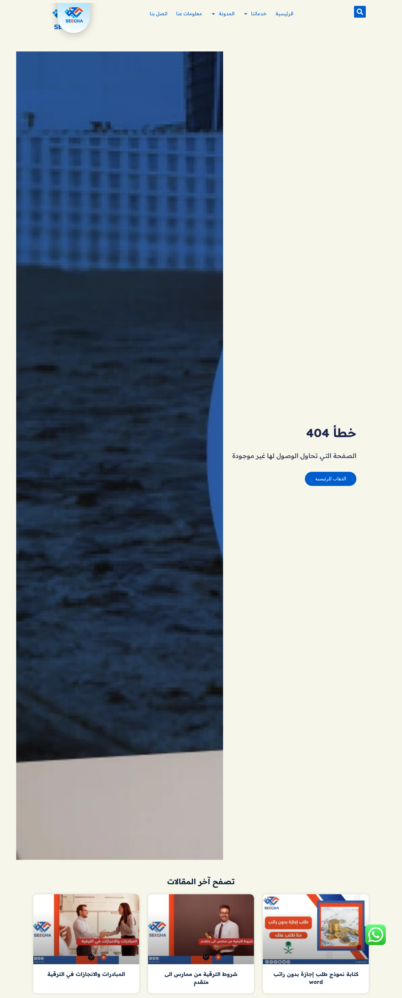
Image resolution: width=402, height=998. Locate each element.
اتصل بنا (158, 13)
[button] (360, 12)
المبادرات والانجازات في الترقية (86, 974)
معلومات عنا (189, 13)
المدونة (227, 13)
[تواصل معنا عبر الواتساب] (375, 944)
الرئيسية (284, 13)
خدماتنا (259, 13)
